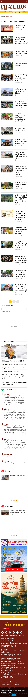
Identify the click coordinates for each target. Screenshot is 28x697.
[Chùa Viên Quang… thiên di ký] (7, 66)
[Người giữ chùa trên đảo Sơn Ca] (7, 131)
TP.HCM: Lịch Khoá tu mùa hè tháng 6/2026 (21, 185)
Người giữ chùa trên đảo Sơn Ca (20, 129)
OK (14, 694)
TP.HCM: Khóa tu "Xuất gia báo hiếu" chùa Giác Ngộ (21, 142)
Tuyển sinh (8, 506)
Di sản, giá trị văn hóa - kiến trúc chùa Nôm (20, 91)
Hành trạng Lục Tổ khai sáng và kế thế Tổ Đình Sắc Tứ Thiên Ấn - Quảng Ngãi (21, 199)
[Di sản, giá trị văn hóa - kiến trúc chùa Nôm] (7, 92)
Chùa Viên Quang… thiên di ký (21, 64)
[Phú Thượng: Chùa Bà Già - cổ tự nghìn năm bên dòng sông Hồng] (7, 275)
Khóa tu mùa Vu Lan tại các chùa (20, 26)
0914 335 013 (17, 654)
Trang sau (17, 301)
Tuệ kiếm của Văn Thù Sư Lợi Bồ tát (12, 361)
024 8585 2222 (9, 654)
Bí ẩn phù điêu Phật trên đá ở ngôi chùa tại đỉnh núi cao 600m (21, 245)
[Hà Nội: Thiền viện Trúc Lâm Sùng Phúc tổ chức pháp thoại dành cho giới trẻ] (7, 290)
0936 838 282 (9, 677)
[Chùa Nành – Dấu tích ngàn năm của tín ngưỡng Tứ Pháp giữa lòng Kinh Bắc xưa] (7, 171)
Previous (2, 500)
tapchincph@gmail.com (9, 655)
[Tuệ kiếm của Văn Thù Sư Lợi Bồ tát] (14, 351)
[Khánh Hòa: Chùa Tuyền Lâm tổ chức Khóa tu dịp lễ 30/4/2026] (7, 232)
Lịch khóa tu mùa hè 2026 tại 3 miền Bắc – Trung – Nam (21, 103)
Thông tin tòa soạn (5, 663)
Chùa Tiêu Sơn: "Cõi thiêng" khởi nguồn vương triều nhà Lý (21, 155)
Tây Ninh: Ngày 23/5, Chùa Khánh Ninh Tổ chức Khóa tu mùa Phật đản (21, 259)
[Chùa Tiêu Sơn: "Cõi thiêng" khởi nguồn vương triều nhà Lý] (7, 156)
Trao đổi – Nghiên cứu (7, 685)
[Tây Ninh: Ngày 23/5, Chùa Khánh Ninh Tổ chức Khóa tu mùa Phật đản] (7, 260)
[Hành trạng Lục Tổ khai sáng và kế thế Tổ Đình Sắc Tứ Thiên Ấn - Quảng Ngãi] (7, 200)
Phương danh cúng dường (17, 663)
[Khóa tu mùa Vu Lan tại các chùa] (7, 29)
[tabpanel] (14, 478)
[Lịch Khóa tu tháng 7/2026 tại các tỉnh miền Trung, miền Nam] (7, 79)
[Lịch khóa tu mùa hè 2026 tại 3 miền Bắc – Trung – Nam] (7, 105)
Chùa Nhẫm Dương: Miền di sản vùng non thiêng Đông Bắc (20, 117)
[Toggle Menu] (2, 1)
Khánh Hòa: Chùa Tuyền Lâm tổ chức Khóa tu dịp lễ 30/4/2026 (21, 230)
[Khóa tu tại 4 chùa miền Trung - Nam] (7, 55)
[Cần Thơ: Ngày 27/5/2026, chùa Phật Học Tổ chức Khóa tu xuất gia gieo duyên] (7, 216)
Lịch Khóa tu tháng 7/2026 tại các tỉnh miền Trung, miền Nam (21, 78)
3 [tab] (16, 501)
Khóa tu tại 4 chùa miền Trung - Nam (21, 52)
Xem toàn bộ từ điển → (7, 311)
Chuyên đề (18, 685)
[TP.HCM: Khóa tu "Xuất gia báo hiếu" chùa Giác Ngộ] (7, 143)
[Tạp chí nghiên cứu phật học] (14, 6)
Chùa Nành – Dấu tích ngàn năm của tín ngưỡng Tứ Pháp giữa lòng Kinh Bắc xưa (21, 170)
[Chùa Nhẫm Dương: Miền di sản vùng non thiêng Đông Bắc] (7, 118)
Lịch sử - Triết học (12, 682)
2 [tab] (14, 501)
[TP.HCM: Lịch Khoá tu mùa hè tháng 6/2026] (7, 186)
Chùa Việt (9, 16)
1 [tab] (11, 501)
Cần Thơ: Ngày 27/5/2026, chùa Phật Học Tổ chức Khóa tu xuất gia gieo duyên (20, 215)
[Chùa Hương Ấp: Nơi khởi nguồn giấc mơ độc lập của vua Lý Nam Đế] (7, 41)
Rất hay (6, 456)
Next (26, 500)
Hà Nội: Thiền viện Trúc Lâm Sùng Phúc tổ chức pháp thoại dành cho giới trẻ (21, 289)
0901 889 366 (9, 670)
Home (3, 16)
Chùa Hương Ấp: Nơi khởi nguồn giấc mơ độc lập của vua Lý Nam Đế (21, 40)
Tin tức (7, 471)
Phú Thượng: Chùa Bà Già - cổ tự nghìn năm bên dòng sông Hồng (21, 273)
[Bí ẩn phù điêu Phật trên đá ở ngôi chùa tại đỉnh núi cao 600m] (7, 246)
